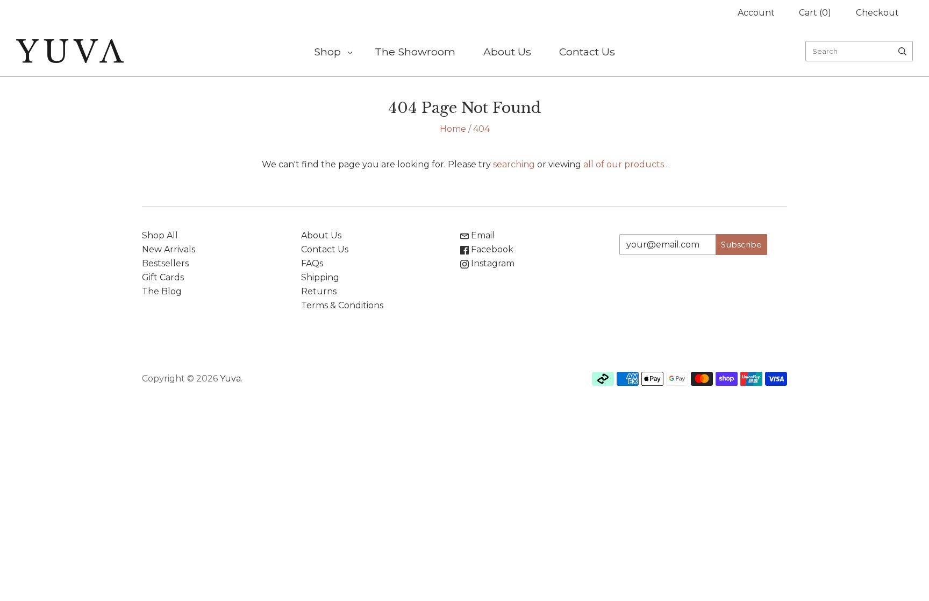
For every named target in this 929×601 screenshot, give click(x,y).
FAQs (312, 263)
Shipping (320, 277)
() (815, 13)
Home (453, 129)
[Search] (902, 51)
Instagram (491, 263)
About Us (507, 51)
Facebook (491, 249)
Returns (319, 291)
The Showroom (415, 51)
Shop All (160, 235)
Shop (327, 51)
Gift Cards (163, 277)
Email (482, 235)
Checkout (877, 13)
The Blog (162, 291)
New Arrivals (168, 249)
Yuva (230, 378)
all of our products (623, 164)
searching (514, 164)
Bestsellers (165, 263)
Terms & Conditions (342, 305)
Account (756, 13)
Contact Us (587, 51)
